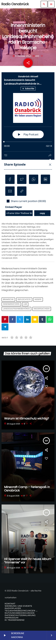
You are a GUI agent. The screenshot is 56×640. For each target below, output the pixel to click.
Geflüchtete (24, 299)
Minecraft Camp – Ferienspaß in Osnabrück (27, 489)
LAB (25, 304)
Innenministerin (11, 304)
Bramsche (8, 299)
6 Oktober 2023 (22, 55)
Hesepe (38, 299)
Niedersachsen (42, 309)
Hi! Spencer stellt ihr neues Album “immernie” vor (27, 561)
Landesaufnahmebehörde (16, 309)
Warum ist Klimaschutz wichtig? (26, 418)
